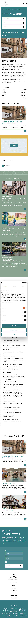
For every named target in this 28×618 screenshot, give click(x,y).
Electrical (8, 9)
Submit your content (22, 615)
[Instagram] (3, 35)
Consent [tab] (5, 286)
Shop (3, 9)
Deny (14, 334)
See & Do (14, 588)
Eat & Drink (14, 583)
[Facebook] (5, 35)
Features (14, 598)
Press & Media (15, 615)
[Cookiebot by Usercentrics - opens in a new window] (21, 282)
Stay (14, 593)
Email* (6, 556)
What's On (14, 590)
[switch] (25, 312)
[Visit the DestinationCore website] (6, 610)
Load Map (14, 145)
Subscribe (9, 565)
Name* (6, 550)
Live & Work (14, 595)
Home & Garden (16, 9)
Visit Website (7, 18)
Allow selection (14, 330)
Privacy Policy (8, 615)
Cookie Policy (11, 615)
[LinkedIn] (16, 605)
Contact (18, 615)
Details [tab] (14, 286)
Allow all (14, 325)
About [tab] (23, 286)
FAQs (25, 615)
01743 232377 (6, 26)
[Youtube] (14, 605)
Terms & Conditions (3, 615)
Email (5, 22)
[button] (26, 3)
